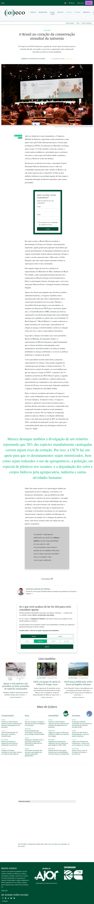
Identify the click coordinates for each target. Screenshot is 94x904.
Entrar (4, 901)
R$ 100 (67, 641)
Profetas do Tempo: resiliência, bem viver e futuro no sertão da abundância (11, 752)
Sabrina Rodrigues (16, 697)
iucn (21, 138)
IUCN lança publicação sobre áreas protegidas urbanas (78, 683)
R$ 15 (27, 641)
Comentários (46, 579)
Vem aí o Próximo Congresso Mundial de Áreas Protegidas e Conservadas (35, 723)
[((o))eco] (15, 13)
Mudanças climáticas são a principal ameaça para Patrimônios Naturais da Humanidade (34, 742)
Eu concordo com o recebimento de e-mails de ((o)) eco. (48, 223)
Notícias (33, 12)
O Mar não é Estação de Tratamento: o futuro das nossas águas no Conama (81, 743)
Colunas (69, 12)
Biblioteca (86, 12)
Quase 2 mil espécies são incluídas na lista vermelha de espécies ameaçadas (15, 686)
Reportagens (43, 12)
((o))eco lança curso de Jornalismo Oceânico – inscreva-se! (80, 752)
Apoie (89, 3)
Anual (60, 636)
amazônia (53, 715)
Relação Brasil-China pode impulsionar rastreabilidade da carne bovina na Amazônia (58, 752)
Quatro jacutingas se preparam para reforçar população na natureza (9, 743)
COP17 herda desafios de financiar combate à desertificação (9, 734)
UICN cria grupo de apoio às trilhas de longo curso (47, 683)
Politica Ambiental (87, 23)
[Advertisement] (82, 392)
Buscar (73, 3)
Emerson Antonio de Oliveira (33, 59)
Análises (77, 12)
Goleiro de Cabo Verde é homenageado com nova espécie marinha (80, 734)
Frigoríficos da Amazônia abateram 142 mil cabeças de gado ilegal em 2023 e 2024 (58, 743)
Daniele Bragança (47, 697)
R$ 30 (40, 641)
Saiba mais (4, 890)
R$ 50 (53, 641)
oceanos (76, 715)
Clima (77, 23)
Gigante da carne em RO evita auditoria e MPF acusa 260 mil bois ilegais (58, 734)
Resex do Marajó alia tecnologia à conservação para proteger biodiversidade (34, 732)
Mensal (34, 636)
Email (38, 214)
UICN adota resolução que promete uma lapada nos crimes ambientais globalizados (33, 753)
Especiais (60, 12)
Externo (3, 730)
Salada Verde (52, 13)
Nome (39, 206)
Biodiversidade (70, 23)
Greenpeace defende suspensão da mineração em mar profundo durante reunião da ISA (82, 724)
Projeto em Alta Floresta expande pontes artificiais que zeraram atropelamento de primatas (11, 724)
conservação (19, 135)
